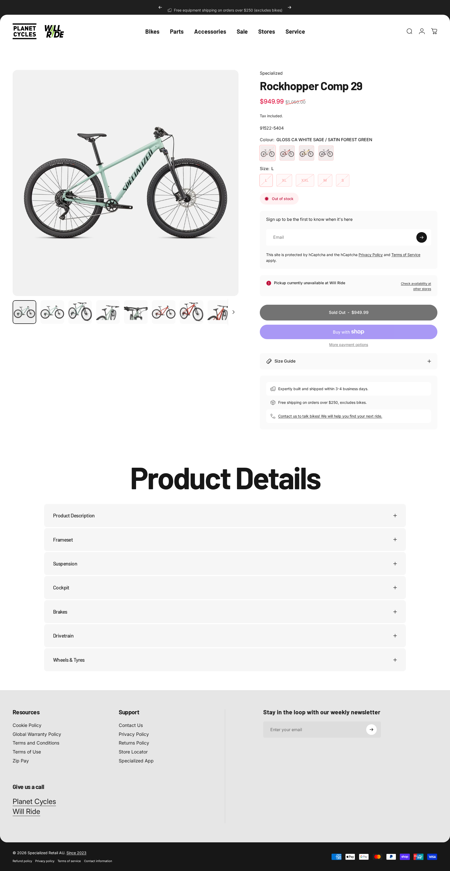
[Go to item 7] (163, 312)
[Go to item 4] (108, 312)
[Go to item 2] (52, 312)
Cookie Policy (27, 725)
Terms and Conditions (36, 743)
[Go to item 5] (136, 312)
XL (284, 180)
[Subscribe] (421, 237)
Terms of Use (27, 752)
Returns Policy (134, 743)
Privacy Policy (371, 254)
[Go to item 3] (80, 312)
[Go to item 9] (219, 312)
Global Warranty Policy (37, 734)
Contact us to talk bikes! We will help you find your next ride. (330, 416)
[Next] (289, 7)
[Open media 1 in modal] (126, 183)
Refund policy (22, 861)
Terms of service (69, 861)
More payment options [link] (348, 344)
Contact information (98, 861)
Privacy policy (44, 861)
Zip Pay (21, 761)
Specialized (271, 73)
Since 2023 (76, 852)
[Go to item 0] (24, 312)
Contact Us (131, 725)
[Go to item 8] (191, 312)
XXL (305, 180)
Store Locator (133, 752)
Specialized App (136, 761)
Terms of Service (405, 254)
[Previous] (160, 7)
